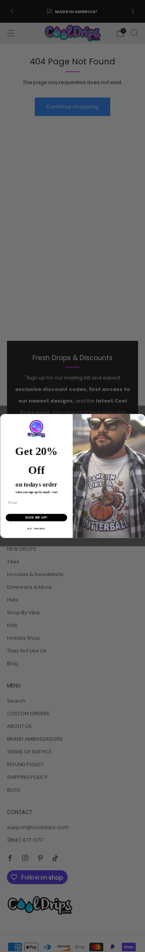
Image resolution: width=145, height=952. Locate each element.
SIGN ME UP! (36, 517)
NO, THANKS (36, 528)
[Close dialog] (141, 418)
